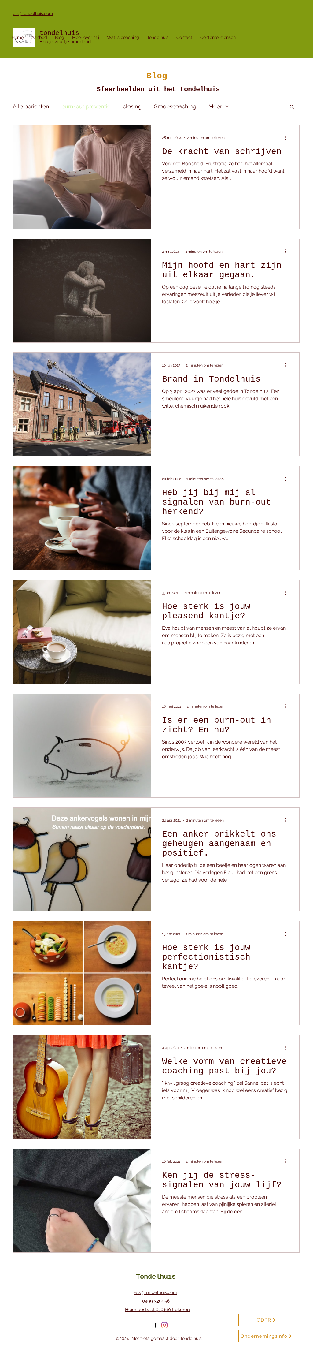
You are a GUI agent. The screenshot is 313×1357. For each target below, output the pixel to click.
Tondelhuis (156, 1277)
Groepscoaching (175, 106)
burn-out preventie (86, 106)
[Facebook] (155, 1325)
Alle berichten (31, 106)
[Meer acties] (287, 137)
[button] (292, 107)
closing (132, 106)
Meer (215, 106)
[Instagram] (164, 1325)
